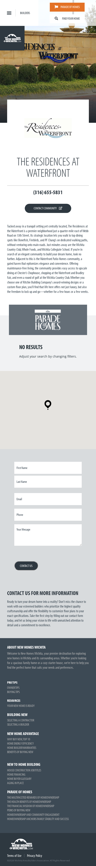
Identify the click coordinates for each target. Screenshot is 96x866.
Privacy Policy (34, 855)
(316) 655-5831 (48, 192)
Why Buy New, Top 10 (18, 739)
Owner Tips (13, 687)
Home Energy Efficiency (20, 743)
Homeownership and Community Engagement (33, 814)
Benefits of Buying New (20, 752)
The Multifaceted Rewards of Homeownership (33, 797)
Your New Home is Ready (21, 706)
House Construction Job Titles (24, 770)
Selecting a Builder (18, 724)
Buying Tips (13, 692)
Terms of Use (14, 855)
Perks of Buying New (18, 810)
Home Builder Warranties (21, 747)
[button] (9, 13)
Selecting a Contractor (20, 720)
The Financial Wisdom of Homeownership (30, 806)
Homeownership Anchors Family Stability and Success (38, 819)
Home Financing (16, 774)
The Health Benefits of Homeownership (29, 801)
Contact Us (26, 566)
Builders (25, 13)
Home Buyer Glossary (19, 778)
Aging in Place (15, 783)
